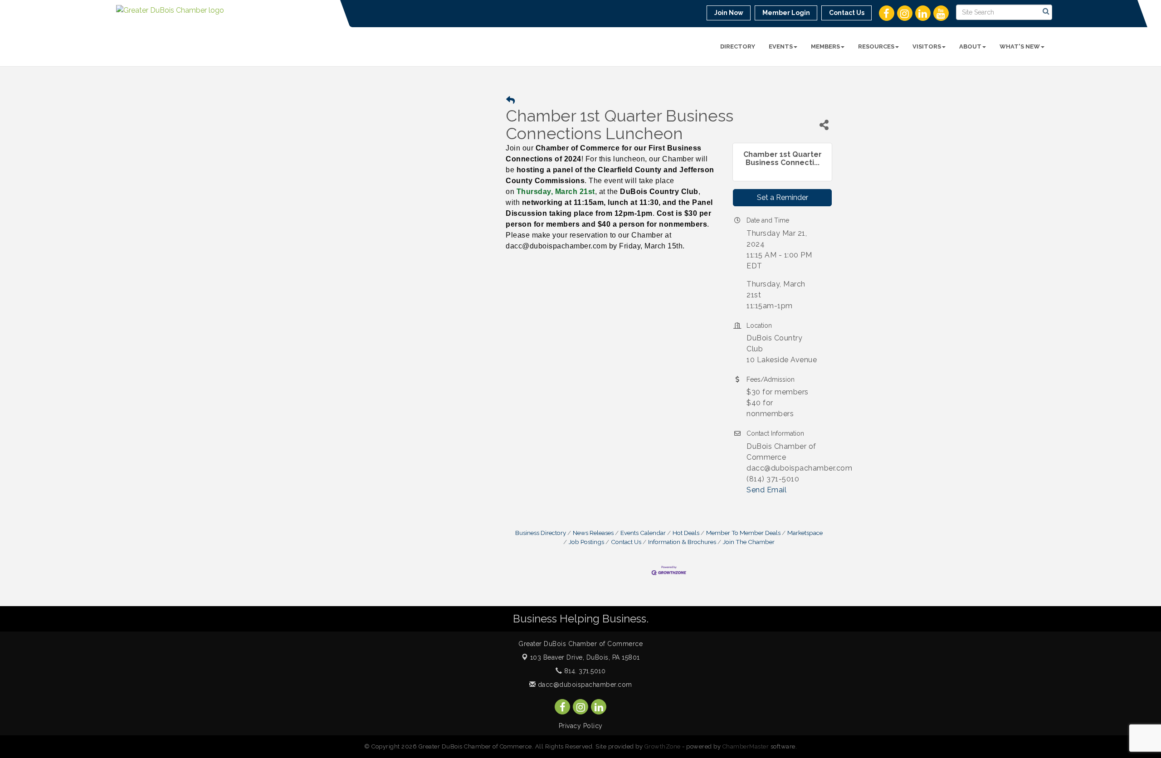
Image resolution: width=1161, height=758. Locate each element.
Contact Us (626, 541)
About (970, 46)
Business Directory (540, 532)
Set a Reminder (782, 197)
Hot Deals (686, 532)
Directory (737, 46)
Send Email (766, 490)
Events (781, 46)
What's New (1020, 46)
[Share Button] (824, 125)
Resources (876, 46)
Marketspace (805, 532)
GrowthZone (662, 746)
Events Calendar (643, 532)
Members (825, 46)
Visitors (926, 46)
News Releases (593, 532)
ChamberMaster (745, 746)
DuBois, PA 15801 (585, 657)
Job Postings (586, 541)
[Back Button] (510, 100)
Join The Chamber (749, 541)
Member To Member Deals (743, 532)
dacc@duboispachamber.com (584, 684)
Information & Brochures (682, 541)
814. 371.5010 (583, 671)
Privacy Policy (581, 725)
